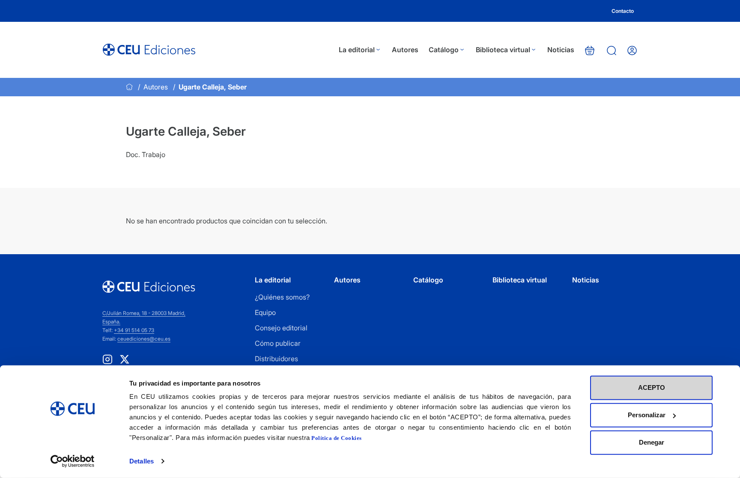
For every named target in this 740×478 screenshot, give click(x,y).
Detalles (141, 461)
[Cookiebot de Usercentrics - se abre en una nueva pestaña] (72, 461)
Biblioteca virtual (503, 49)
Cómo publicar (278, 343)
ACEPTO (651, 387)
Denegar (651, 442)
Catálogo (444, 49)
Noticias (560, 49)
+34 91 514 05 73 (134, 330)
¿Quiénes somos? (282, 297)
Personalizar (646, 415)
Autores (405, 49)
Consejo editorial (281, 328)
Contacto (623, 11)
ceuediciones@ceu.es (143, 338)
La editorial (357, 49)
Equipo (265, 312)
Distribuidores (276, 358)
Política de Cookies (336, 438)
